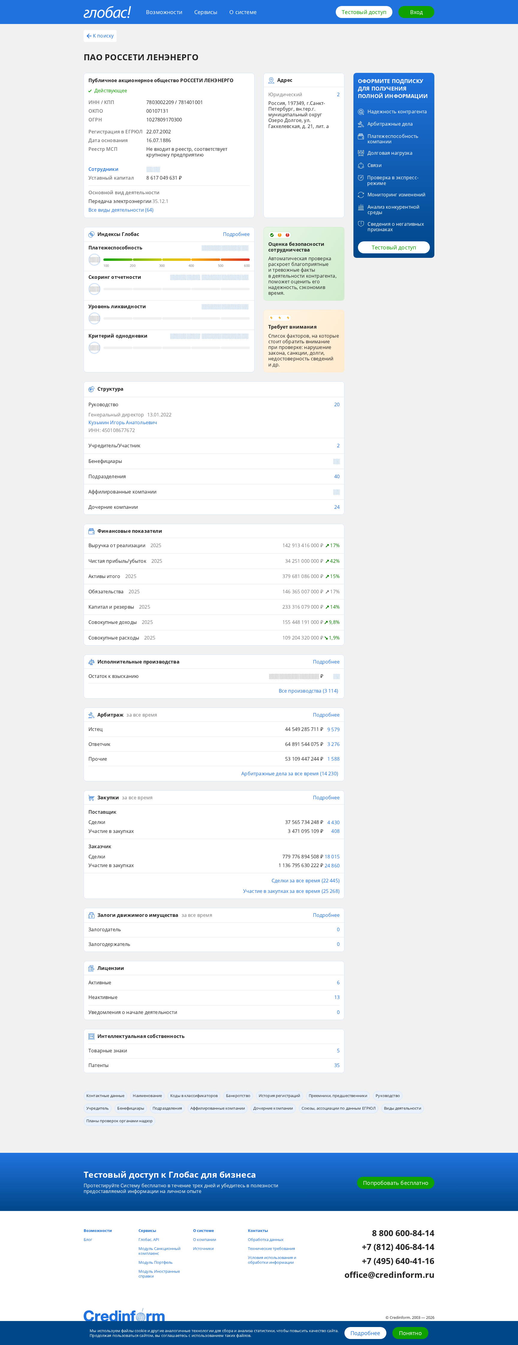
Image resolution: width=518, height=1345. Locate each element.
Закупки (108, 798)
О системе (243, 12)
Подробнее (365, 1333)
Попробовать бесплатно (395, 1182)
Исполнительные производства (138, 662)
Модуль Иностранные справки (159, 1273)
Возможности (164, 12)
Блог (88, 1239)
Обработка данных (266, 1239)
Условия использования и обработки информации (272, 1260)
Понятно (410, 1333)
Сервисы (205, 12)
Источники (203, 1248)
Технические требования (271, 1248)
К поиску (103, 35)
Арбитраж (110, 715)
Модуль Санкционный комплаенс (159, 1251)
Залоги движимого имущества (138, 915)
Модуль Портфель (155, 1262)
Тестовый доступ (364, 12)
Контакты (258, 1230)
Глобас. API (148, 1239)
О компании (204, 1239)
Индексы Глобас (118, 234)
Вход (416, 12)
